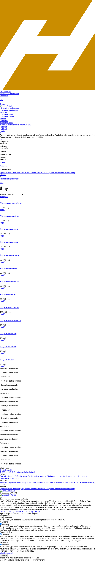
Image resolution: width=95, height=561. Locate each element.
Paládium (84, 482)
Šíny (2, 183)
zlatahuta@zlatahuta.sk (9, 94)
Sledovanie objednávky (9, 478)
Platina (76, 482)
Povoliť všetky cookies (31, 512)
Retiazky (41, 482)
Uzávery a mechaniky (28, 482)
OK (1, 139)
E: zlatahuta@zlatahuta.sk (24, 472)
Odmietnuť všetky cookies (10, 512)
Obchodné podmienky (56, 476)
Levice (2, 100)
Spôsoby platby (21, 476)
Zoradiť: (3, 194)
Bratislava (4, 96)
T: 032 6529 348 (6, 472)
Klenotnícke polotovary (9, 179)
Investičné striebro (65, 482)
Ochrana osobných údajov (76, 476)
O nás (2, 470)
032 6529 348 (5, 92)
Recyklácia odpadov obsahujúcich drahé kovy (56, 173)
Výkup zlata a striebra (28, 173)
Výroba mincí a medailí (9, 173)
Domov (3, 175)
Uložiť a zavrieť (6, 553)
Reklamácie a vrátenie (37, 476)
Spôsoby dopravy (7, 476)
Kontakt (8, 470)
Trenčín (3, 104)
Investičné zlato (51, 482)
